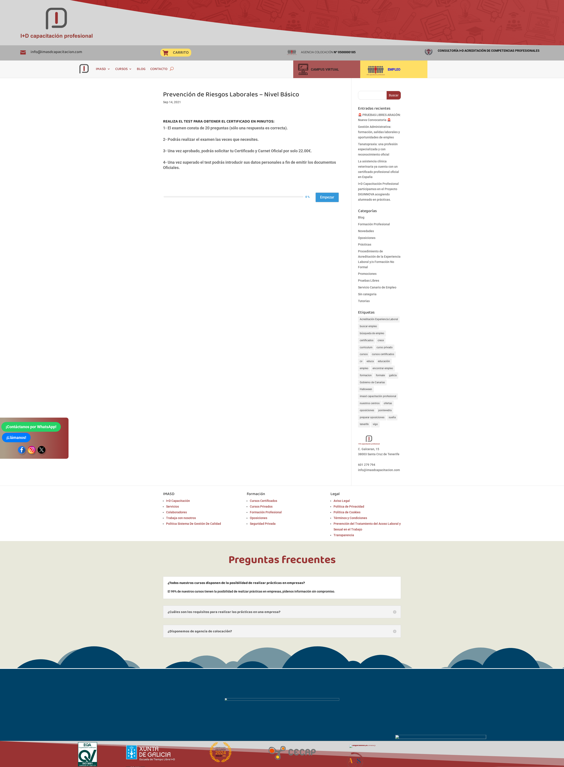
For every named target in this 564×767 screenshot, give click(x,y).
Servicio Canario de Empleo (377, 287)
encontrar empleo (383, 368)
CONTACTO (158, 68)
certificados (366, 340)
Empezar (327, 197)
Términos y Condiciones (350, 518)
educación (384, 361)
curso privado (385, 347)
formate (380, 375)
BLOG (141, 68)
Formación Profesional (374, 224)
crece (381, 340)
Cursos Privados (261, 506)
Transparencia (344, 535)
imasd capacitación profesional (378, 396)
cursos (364, 354)
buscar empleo (368, 326)
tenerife (364, 424)
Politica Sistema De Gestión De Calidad (193, 523)
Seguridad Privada (263, 523)
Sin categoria (367, 294)
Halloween (366, 389)
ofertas (388, 403)
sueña (392, 417)
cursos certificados (383, 354)
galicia (393, 375)
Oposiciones (366, 238)
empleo (364, 368)
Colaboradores (176, 512)
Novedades (366, 231)
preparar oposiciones (372, 417)
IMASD (101, 68)
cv (361, 361)
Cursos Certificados (263, 501)
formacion (366, 375)
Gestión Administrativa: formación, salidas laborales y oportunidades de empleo (379, 132)
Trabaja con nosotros (181, 518)
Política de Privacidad (349, 506)
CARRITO (181, 52)
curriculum (366, 347)
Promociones (367, 273)
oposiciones (367, 410)
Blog (361, 217)
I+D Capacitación (178, 501)
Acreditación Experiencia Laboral (379, 319)
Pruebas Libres (368, 280)
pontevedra (384, 410)
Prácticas (364, 244)
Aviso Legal (342, 501)
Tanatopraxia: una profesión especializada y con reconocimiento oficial (378, 149)
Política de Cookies (347, 512)
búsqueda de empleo (372, 333)
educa (370, 361)
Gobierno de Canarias (372, 382)
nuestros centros (370, 403)
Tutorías (364, 301)
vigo (375, 424)
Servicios (172, 506)
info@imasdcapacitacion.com (56, 52)
